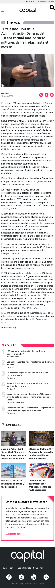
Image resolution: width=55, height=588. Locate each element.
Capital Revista (24, 568)
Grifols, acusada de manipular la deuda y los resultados (12, 483)
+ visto (11, 345)
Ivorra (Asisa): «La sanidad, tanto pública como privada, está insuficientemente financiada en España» (29, 397)
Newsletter (30, 2)
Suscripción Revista (46, 2)
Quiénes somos (9, 568)
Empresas (13, 425)
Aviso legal (39, 583)
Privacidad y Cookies (21, 583)
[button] (3, 10)
